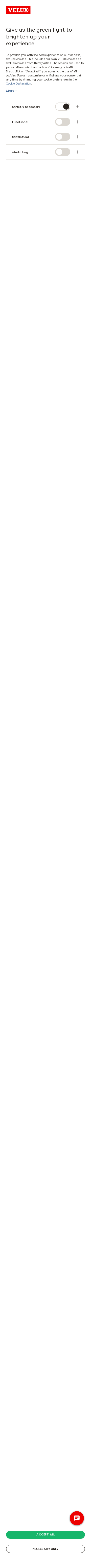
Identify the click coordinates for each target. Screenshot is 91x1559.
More (10, 90)
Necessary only (46, 1549)
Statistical (20, 137)
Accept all (45, 1534)
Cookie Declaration (18, 83)
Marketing (20, 152)
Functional (20, 122)
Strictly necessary (26, 107)
